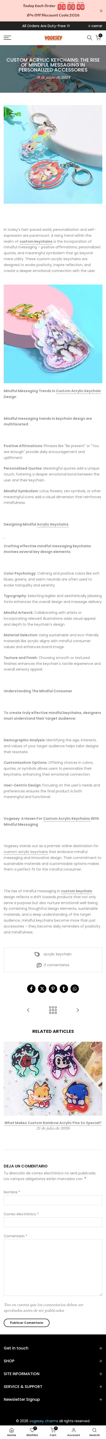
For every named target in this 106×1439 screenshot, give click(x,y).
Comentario (15, 1236)
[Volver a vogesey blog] (53, 1010)
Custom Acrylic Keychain (78, 390)
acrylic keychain (57, 954)
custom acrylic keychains (26, 851)
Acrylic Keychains (53, 524)
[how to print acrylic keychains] (53, 334)
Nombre (12, 1192)
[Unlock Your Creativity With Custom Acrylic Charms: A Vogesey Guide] (28, 1010)
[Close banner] (101, 10)
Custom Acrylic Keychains (67, 818)
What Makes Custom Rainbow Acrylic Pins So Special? (53, 1122)
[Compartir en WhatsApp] (75, 988)
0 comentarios (56, 965)
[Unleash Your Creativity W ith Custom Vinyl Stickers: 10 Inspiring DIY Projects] (77, 1010)
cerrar (96, 26)
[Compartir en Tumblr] (64, 988)
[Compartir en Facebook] (31, 988)
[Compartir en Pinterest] (53, 988)
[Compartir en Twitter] (42, 988)
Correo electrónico (21, 1214)
